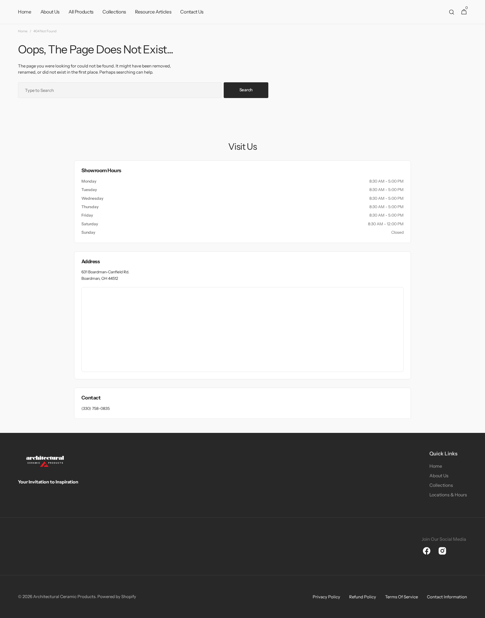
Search (246, 89)
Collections (441, 485)
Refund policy (362, 596)
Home (23, 31)
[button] (451, 12)
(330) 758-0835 (95, 408)
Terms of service (401, 596)
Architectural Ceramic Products (64, 596)
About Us (439, 475)
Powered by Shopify (116, 596)
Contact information (447, 596)
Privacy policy (326, 596)
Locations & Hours (448, 494)
